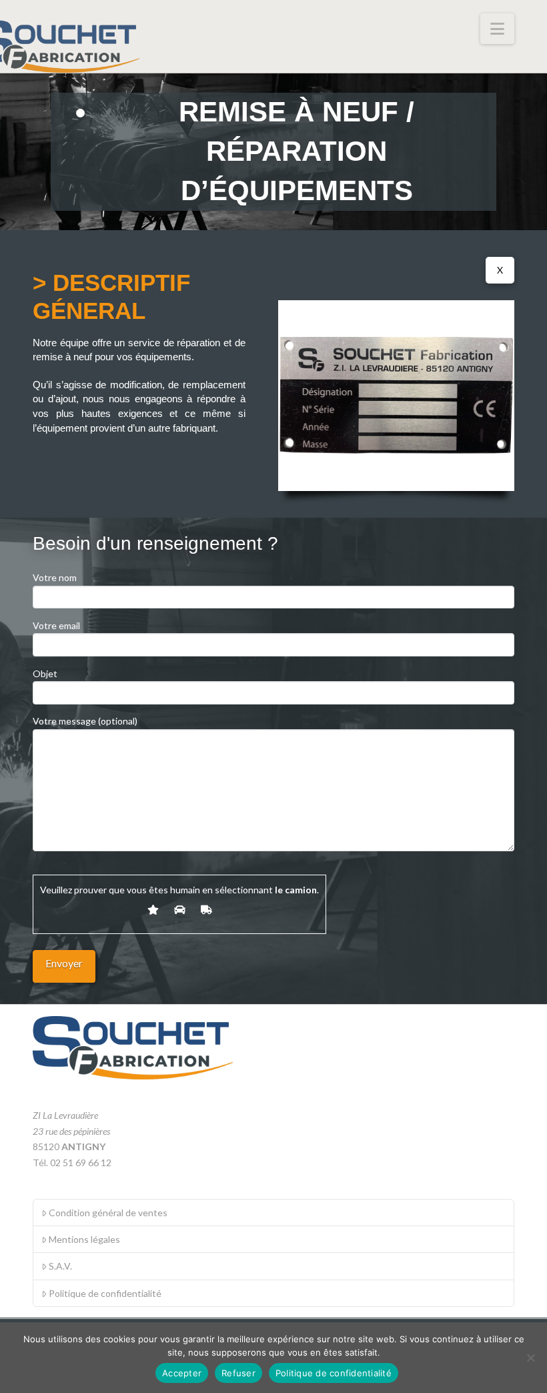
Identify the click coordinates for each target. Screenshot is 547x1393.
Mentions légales (84, 1239)
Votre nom (55, 577)
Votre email (56, 625)
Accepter (181, 1373)
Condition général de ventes (108, 1212)
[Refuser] (530, 1357)
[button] (497, 28)
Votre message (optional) (85, 721)
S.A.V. (60, 1266)
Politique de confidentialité (105, 1293)
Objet (45, 673)
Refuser (238, 1373)
